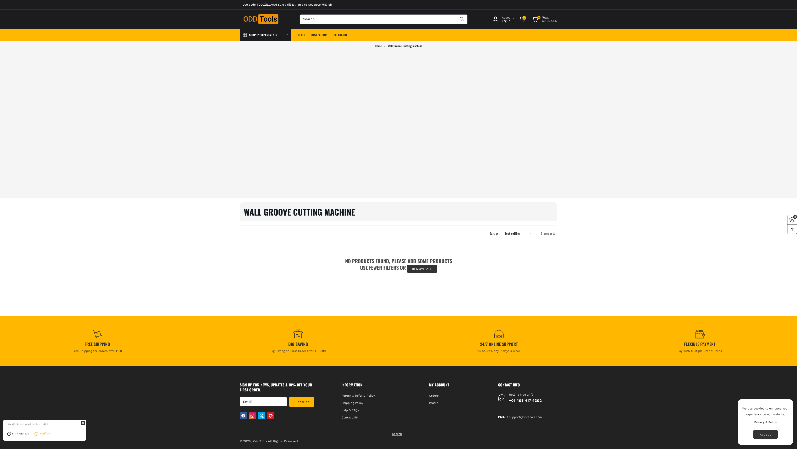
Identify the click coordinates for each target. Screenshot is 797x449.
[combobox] (383, 19)
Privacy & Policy (765, 422)
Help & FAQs (350, 410)
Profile (433, 403)
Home (378, 46)
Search (397, 433)
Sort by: (494, 233)
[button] (544, 19)
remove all (422, 268)
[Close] (83, 423)
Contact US (349, 417)
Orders (434, 395)
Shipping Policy (352, 403)
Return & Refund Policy (358, 395)
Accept (765, 434)
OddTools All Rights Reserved (276, 441)
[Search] (461, 19)
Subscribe (301, 401)
